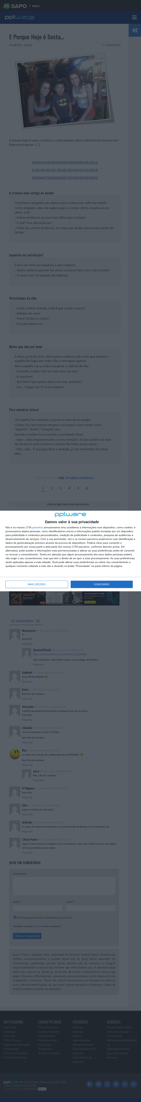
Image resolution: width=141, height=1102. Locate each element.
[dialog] (70, 551)
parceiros (37, 527)
